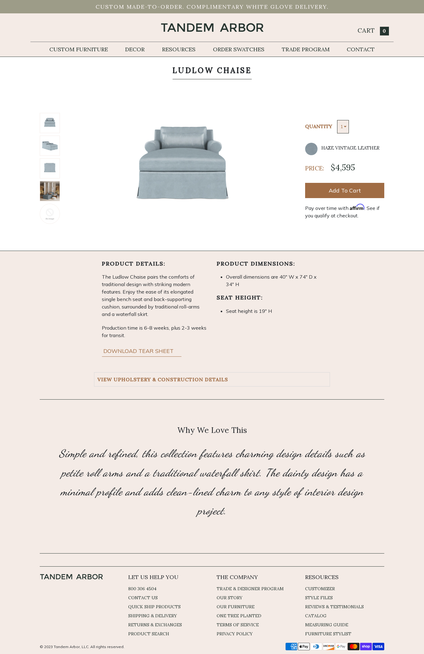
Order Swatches (238, 49)
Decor (135, 49)
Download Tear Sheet (139, 351)
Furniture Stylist (328, 634)
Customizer (320, 588)
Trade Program (306, 49)
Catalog (316, 616)
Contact (361, 49)
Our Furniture (236, 607)
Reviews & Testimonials (334, 607)
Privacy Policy (235, 634)
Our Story (229, 598)
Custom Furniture (78, 49)
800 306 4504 (142, 588)
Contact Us (143, 598)
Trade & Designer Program (250, 588)
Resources (179, 49)
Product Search (148, 634)
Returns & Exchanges (155, 625)
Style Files (319, 598)
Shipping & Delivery (152, 616)
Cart (372, 30)
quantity (318, 126)
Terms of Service (238, 625)
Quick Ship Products (154, 607)
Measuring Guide (326, 625)
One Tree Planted (239, 616)
